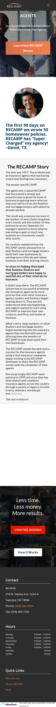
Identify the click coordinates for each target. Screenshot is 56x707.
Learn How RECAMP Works (28, 48)
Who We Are (13, 678)
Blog (8, 689)
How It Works (28, 552)
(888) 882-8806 (24, 606)
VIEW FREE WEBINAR (28, 471)
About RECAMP (14, 684)
